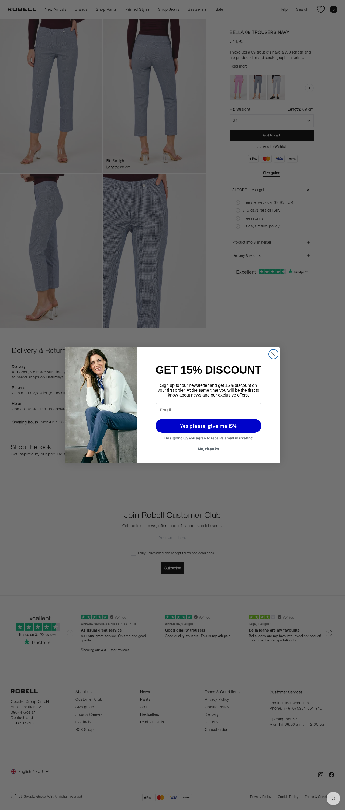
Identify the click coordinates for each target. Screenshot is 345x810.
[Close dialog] (273, 354)
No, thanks (208, 449)
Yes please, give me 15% (208, 426)
